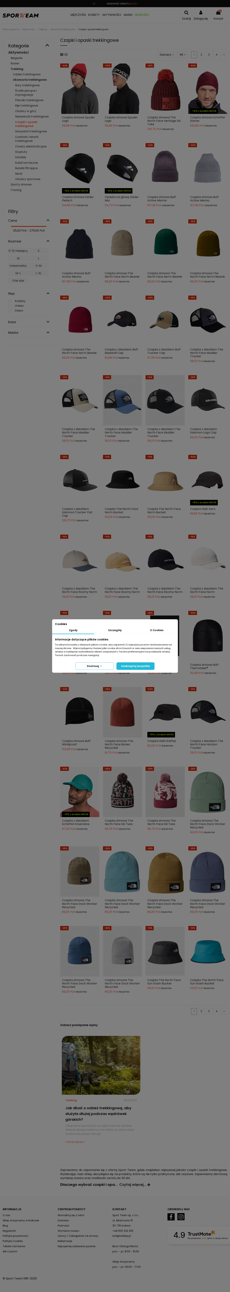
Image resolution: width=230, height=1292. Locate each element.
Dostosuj (93, 666)
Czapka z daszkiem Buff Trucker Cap (164, 351)
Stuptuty (21, 152)
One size (18, 281)
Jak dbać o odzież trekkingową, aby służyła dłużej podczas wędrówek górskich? (98, 1113)
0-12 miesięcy (18, 251)
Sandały (20, 157)
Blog (5, 1225)
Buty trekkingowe (27, 85)
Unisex (19, 306)
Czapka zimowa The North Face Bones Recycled (119, 744)
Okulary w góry (25, 111)
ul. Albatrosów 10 (122, 1220)
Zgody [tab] (73, 630)
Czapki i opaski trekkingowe (26, 124)
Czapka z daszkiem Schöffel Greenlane (75, 822)
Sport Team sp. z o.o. (125, 1215)
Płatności (63, 1225)
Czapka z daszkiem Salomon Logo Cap (203, 431)
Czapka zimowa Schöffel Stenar (207, 119)
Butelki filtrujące (26, 168)
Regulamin (9, 1231)
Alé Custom (10, 1251)
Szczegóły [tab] (115, 630)
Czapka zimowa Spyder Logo (78, 119)
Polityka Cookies (13, 1241)
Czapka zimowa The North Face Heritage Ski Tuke (164, 120)
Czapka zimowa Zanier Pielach (78, 198)
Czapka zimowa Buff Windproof (76, 742)
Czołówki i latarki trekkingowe (26, 139)
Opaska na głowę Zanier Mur (122, 198)
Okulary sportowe (27, 179)
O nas (6, 1215)
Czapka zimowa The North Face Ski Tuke (119, 822)
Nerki (18, 174)
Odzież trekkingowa (26, 74)
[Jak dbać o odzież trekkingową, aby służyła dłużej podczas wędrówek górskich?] (101, 1065)
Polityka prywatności (15, 1236)
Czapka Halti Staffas (161, 741)
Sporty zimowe (21, 184)
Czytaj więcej (74, 1142)
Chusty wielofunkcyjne (31, 146)
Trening (16, 190)
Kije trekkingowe (26, 105)
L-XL (39, 273)
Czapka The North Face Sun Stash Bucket (164, 981)
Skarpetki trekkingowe (31, 131)
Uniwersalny (18, 266)
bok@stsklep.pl (121, 1236)
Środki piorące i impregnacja (26, 93)
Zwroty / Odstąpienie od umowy (78, 1236)
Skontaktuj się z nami (71, 1215)
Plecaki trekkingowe (29, 100)
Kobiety (20, 301)
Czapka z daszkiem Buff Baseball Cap (121, 351)
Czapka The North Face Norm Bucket (121, 510)
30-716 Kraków (121, 1225)
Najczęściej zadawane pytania (76, 1246)
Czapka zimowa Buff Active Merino (161, 198)
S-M (39, 266)
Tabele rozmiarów (14, 1246)
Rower (15, 63)
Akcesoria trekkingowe (30, 80)
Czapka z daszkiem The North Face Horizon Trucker (206, 744)
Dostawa (63, 1220)
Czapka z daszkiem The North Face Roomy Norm (79, 590)
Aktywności (18, 52)
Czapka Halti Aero (202, 509)
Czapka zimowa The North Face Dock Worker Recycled (207, 824)
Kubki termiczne (26, 163)
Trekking (71, 1100)
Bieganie (16, 58)
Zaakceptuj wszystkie (135, 666)
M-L (18, 273)
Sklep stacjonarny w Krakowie (21, 1220)
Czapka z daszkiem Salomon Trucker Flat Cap (77, 512)
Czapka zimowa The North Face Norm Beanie (122, 275)
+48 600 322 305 (122, 1231)
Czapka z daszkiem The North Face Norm (206, 590)
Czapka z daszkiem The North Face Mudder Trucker (206, 352)
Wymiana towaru (68, 1231)
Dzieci (19, 310)
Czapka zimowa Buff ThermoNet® (204, 666)
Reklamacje (65, 1241)
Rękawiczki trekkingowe (32, 116)
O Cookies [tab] (157, 630)
